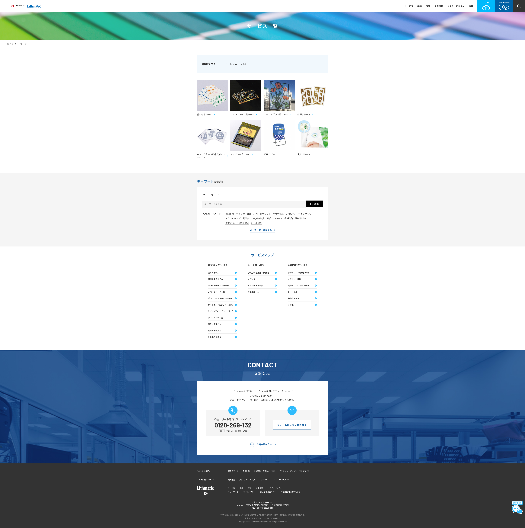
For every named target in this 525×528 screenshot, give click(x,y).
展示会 (246, 218)
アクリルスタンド (268, 479)
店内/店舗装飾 (258, 218)
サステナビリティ (456, 6)
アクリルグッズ (233, 218)
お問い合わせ (504, 2)
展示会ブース (233, 471)
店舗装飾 (288, 218)
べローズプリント (262, 214)
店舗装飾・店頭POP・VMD (264, 471)
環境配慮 (229, 214)
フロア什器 (278, 214)
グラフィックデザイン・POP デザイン (294, 471)
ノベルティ (290, 214)
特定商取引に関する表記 (290, 492)
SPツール (277, 218)
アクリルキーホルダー (248, 479)
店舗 (428, 6)
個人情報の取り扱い (268, 492)
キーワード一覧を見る (261, 230)
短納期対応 (300, 218)
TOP (9, 44)
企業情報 (438, 6)
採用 (471, 6)
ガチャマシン (304, 214)
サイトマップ (233, 492)
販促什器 (246, 471)
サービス (409, 6)
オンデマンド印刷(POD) (237, 222)
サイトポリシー (249, 492)
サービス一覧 (20, 44)
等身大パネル (284, 479)
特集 (419, 6)
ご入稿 (486, 2)
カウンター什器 (243, 214)
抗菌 (269, 218)
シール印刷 (256, 222)
